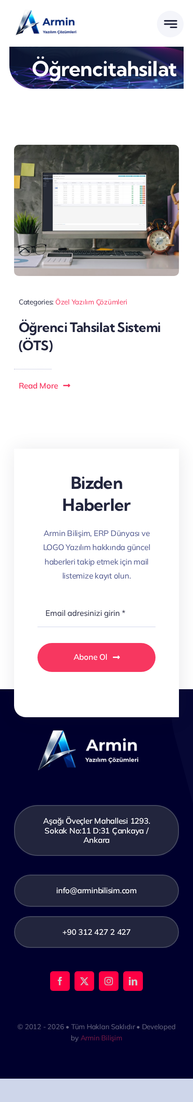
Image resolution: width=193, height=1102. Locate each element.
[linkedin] (133, 981)
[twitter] (84, 981)
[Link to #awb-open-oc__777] (170, 24)
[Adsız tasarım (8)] (52, 9)
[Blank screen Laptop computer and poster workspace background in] (96, 149)
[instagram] (109, 981)
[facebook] (60, 981)
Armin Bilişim (101, 1037)
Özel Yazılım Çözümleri (91, 301)
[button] (45, 386)
